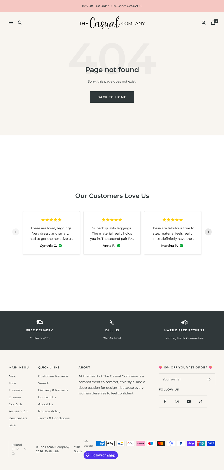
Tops (12, 383)
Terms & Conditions (54, 418)
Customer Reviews (53, 376)
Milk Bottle (78, 449)
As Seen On (18, 411)
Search (43, 383)
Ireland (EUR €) (17, 449)
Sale (12, 425)
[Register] (209, 379)
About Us (45, 404)
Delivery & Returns (53, 390)
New (12, 376)
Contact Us (47, 397)
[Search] (20, 22)
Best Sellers (18, 418)
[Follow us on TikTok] (201, 402)
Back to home (112, 97)
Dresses (15, 397)
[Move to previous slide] (15, 233)
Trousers (16, 390)
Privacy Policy (49, 411)
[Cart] (213, 23)
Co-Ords (15, 404)
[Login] (204, 22)
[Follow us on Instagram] (177, 402)
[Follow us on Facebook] (165, 402)
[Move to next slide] (208, 233)
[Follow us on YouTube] (189, 402)
